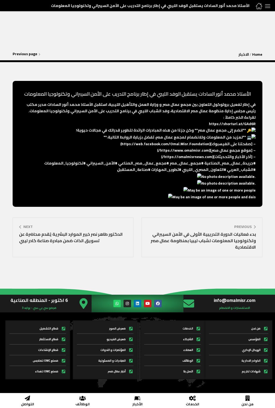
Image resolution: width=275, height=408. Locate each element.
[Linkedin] (137, 303)
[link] (165, 143)
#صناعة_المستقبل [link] (133, 169)
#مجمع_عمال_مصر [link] (187, 163)
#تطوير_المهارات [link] (166, 169)
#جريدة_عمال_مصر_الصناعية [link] (230, 163)
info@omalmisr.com (234, 300)
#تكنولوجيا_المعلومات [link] (65, 163)
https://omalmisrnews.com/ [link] (187, 156)
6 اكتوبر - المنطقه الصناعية (39, 300)
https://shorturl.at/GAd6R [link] (232, 123)
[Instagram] (127, 303)
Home (257, 54)
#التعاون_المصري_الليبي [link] (204, 169)
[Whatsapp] (117, 303)
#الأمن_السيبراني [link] (101, 163)
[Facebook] (158, 303)
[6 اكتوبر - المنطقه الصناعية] (83, 303)
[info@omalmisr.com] (188, 303)
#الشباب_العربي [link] (241, 169)
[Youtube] (147, 303)
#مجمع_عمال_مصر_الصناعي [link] (143, 163)
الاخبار (243, 54)
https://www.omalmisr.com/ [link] (183, 150)
